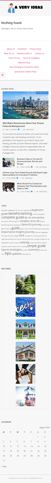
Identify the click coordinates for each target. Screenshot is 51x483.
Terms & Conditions (31, 58)
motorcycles (17, 239)
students (25, 250)
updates (17, 253)
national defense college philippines (34, 239)
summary (34, 249)
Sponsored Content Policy (25, 71)
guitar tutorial (25, 229)
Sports (5, 249)
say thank (38, 243)
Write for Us (9, 53)
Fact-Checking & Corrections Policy (24, 67)
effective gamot (14, 221)
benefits (14, 213)
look (21, 235)
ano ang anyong (25, 210)
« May (3, 466)
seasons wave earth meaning (17, 246)
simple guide (36, 246)
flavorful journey (31, 224)
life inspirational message (10, 236)
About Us (11, 49)
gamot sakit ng (6, 229)
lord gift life (29, 236)
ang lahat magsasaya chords (10, 210)
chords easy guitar (38, 214)
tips (8, 253)
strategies (16, 249)
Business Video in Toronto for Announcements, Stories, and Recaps (30, 161)
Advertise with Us (24, 53)
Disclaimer (22, 49)
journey (30, 232)
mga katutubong (6, 239)
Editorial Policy (24, 62)
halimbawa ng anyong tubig (39, 229)
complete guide (12, 217)
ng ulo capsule (15, 243)
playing (24, 242)
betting (26, 213)
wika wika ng (26, 254)
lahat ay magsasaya (41, 232)
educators (4, 221)
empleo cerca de (30, 221)
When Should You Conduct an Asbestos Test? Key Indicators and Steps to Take (32, 186)
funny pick (45, 225)
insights (20, 232)
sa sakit (31, 243)
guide (16, 228)
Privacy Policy (35, 49)
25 (11, 455)
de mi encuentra (34, 217)
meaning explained (40, 236)
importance (8, 232)
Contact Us (39, 53)
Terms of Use (14, 58)
